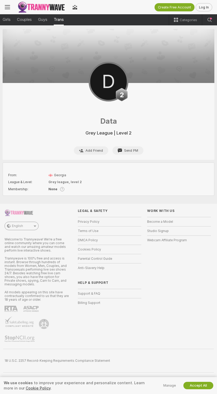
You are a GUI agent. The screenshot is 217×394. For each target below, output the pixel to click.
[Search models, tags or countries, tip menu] (209, 19)
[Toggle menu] (7, 7)
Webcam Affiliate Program (167, 240)
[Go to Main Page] (41, 7)
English (17, 226)
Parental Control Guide (95, 259)
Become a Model (160, 222)
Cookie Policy (38, 388)
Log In (204, 7)
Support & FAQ (89, 293)
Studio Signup (158, 231)
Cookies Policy (89, 249)
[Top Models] (75, 7)
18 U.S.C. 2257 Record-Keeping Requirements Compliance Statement (57, 361)
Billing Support (89, 303)
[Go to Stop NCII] (20, 339)
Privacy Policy (89, 222)
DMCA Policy (88, 240)
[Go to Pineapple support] (44, 324)
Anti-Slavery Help (91, 268)
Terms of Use (88, 231)
